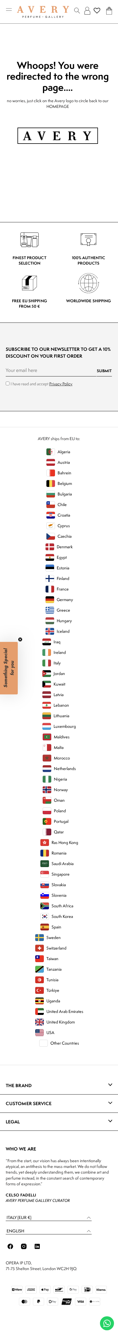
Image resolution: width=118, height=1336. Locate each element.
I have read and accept (41, 383)
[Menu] (9, 10)
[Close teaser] (20, 639)
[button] (49, 1218)
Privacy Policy (60, 383)
